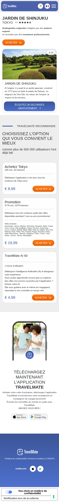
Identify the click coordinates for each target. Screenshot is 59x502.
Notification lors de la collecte (21, 498)
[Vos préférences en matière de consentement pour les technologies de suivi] (54, 497)
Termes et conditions (36, 459)
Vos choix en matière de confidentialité (32, 492)
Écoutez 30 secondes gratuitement (29, 106)
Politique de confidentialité (16, 459)
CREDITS (50, 459)
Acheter (11, 42)
